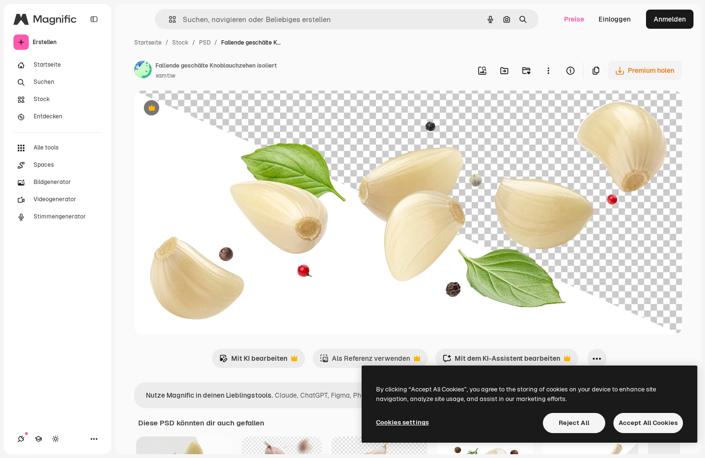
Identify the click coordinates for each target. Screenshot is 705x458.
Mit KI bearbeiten (253, 361)
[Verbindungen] (21, 439)
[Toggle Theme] (55, 439)
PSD (205, 42)
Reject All (574, 423)
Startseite (148, 42)
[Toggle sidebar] (94, 19)
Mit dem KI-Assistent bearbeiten (501, 361)
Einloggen (615, 19)
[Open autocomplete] (168, 19)
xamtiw (165, 76)
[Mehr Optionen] (548, 70)
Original (195, 109)
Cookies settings (402, 422)
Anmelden (670, 19)
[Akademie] (38, 439)
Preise (574, 19)
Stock (180, 42)
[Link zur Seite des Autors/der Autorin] (143, 71)
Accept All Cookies (648, 423)
